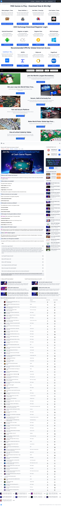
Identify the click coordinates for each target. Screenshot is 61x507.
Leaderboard (50, 1)
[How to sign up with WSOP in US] (48, 237)
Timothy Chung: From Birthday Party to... (12, 446)
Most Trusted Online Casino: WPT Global (12, 352)
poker (7, 479)
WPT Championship (33, 307)
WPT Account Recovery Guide (11, 476)
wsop (7, 385)
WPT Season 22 (8, 377)
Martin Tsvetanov (32, 315)
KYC (55, 197)
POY (45, 1)
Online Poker (56, 224)
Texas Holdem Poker (54, 250)
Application (56, 234)
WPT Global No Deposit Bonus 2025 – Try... (13, 301)
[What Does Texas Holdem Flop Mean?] (48, 240)
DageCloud (54, 52)
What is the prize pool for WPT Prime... (12, 379)
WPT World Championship (10, 450)
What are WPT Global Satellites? (7, 279)
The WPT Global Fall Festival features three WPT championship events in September (33, 279)
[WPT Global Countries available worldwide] (48, 220)
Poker (42, 1)
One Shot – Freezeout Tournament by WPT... (13, 323)
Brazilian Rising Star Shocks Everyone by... (13, 325)
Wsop (54, 237)
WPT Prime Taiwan (9, 380)
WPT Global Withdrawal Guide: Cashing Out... (13, 473)
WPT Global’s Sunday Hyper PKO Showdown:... (13, 355)
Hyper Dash (32, 452)
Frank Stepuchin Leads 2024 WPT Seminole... (13, 390)
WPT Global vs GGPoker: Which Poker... (12, 331)
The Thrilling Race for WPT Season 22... (12, 376)
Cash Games (7, 177)
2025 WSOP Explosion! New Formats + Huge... (13, 454)
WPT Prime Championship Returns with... (12, 344)
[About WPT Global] (48, 183)
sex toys (31, 409)
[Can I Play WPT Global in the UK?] (48, 230)
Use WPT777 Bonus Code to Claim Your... (12, 462)
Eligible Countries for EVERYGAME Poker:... (13, 419)
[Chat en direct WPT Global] (48, 187)
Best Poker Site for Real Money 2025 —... (12, 484)
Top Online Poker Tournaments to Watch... (13, 406)
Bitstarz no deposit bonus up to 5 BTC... (12, 395)
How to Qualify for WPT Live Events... (12, 317)
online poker (8, 350)
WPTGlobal (8, 458)
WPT (1, 229)
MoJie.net (38, 52)
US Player (32, 1)
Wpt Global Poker (56, 212)
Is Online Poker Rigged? (10, 360)
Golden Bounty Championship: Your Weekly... (13, 347)
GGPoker (7, 434)
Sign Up (52, 237)
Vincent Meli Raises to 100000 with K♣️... (12, 374)
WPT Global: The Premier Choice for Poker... (13, 425)
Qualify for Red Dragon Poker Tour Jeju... (12, 438)
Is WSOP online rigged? (10, 384)
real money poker (9, 461)
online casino (8, 431)
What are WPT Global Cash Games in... (12, 387)
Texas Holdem (53, 240)
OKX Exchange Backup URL (54, 31)
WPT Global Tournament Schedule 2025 (12, 312)
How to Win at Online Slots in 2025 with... (12, 328)
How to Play (58, 250)
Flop (55, 240)
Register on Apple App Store (23, 31)
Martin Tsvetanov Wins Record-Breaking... (13, 315)
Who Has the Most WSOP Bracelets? (12, 363)
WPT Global (3, 177)
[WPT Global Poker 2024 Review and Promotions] (48, 193)
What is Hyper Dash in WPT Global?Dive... (12, 452)
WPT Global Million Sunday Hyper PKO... (12, 489)
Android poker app (9, 436)
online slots (8, 329)
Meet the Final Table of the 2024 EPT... (12, 468)
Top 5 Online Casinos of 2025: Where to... (12, 320)
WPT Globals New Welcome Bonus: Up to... (13, 333)
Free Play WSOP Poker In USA (6, 3)
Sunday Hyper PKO (9, 356)
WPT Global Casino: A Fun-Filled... (11, 411)
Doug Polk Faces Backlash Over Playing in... (13, 368)
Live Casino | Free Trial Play (54, 10)
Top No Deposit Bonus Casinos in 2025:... (12, 417)
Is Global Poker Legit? (9, 481)
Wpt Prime (52, 212)
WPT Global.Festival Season (54, 247)
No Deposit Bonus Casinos (10, 418)
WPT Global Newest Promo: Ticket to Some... (13, 465)
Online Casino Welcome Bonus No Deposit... (13, 430)
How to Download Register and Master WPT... (13, 366)
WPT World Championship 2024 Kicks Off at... (13, 449)
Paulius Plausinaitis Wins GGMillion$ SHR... (13, 478)
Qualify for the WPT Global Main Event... (12, 336)
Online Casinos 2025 (9, 321)
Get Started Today (40, 82)
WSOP (7, 305)
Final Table (8, 469)
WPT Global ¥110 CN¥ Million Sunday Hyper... (13, 414)
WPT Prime (8, 372)
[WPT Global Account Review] (48, 196)
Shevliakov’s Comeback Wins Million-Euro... (13, 441)
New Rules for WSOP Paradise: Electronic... (13, 304)
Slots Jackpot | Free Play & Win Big (7, 10)
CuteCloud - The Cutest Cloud (7, 52)
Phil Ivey (7, 487)
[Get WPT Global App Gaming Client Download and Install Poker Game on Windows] (48, 233)
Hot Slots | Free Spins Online (38, 10)
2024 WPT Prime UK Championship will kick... (13, 470)
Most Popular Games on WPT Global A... (12, 403)
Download (38, 1)
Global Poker (32, 358)
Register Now (38, 31)
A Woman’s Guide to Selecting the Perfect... (13, 409)
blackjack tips (8, 399)
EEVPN (23, 52)
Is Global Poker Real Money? (10, 358)
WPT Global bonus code (10, 463)
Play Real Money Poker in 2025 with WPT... (13, 460)
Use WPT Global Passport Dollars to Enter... (13, 339)
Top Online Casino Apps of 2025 (11, 309)
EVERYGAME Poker (9, 420)
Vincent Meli (8, 375)
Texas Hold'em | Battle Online (22, 10)
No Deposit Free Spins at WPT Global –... (12, 341)
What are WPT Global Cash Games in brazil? (19, 3)
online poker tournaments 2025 (11, 407)
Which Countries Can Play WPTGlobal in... (12, 457)
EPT (6, 326)
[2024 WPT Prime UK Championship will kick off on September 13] (48, 246)
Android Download (7, 31)
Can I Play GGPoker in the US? (11, 433)
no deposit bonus (9, 302)
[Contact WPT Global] (48, 190)
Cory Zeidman (32, 444)
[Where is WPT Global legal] (48, 224)
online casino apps (9, 310)
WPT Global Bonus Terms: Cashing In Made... (13, 382)
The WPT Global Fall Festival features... (12, 371)
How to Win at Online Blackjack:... (11, 398)
